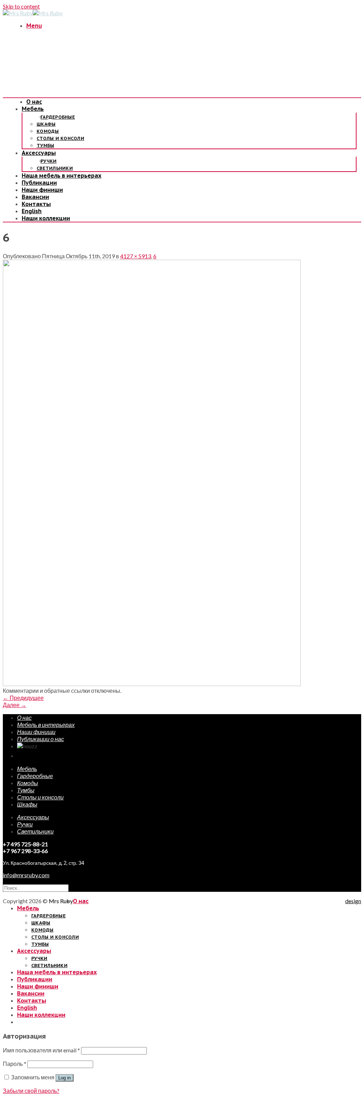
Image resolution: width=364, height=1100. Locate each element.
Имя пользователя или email (41, 1050)
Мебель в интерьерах (46, 724)
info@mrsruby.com (26, 875)
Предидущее (23, 697)
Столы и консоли (60, 138)
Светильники (55, 168)
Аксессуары (39, 152)
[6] (152, 683)
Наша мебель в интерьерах (61, 175)
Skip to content (21, 6)
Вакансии (35, 196)
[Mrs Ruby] (33, 13)
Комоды (48, 131)
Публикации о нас (40, 738)
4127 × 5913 (135, 256)
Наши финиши (42, 189)
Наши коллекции (46, 218)
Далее (14, 704)
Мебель (33, 108)
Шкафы (46, 124)
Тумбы (45, 145)
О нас (34, 101)
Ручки (49, 161)
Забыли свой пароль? (31, 1090)
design (353, 900)
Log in (64, 1077)
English (32, 211)
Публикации (39, 182)
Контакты (36, 203)
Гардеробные (58, 117)
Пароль (14, 1063)
